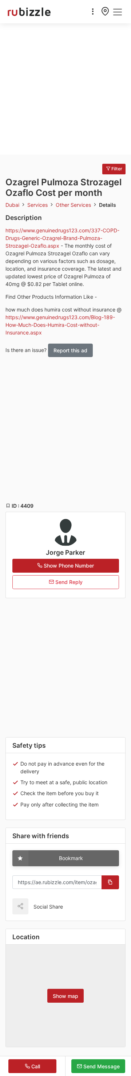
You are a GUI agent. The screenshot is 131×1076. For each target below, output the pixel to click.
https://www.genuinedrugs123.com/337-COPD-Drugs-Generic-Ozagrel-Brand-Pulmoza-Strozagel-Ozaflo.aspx (62, 238)
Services (38, 205)
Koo (84, 906)
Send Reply (68, 582)
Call (35, 1066)
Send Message (101, 1066)
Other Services (74, 205)
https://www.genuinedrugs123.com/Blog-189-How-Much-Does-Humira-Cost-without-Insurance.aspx (60, 325)
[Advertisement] (65, 89)
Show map (65, 996)
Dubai (13, 205)
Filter (116, 168)
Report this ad (70, 350)
